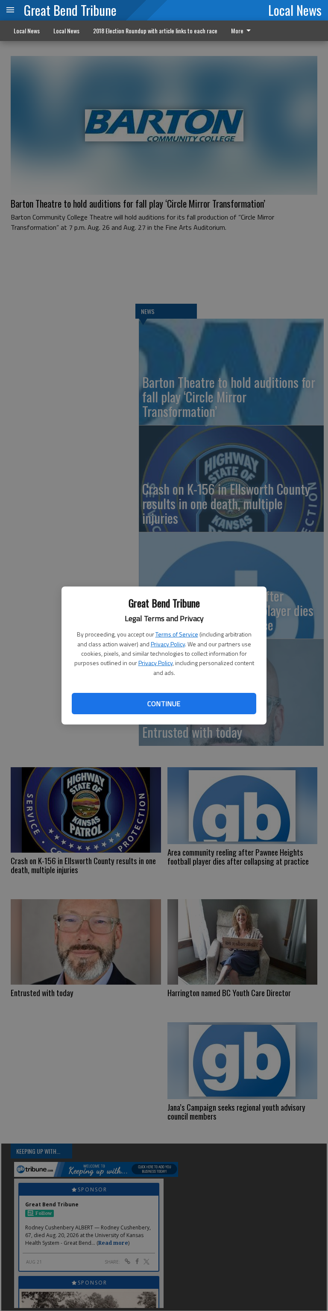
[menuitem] (243, 31)
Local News (295, 10)
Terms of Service (176, 634)
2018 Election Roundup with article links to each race (155, 30)
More (237, 30)
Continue (163, 703)
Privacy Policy (168, 643)
